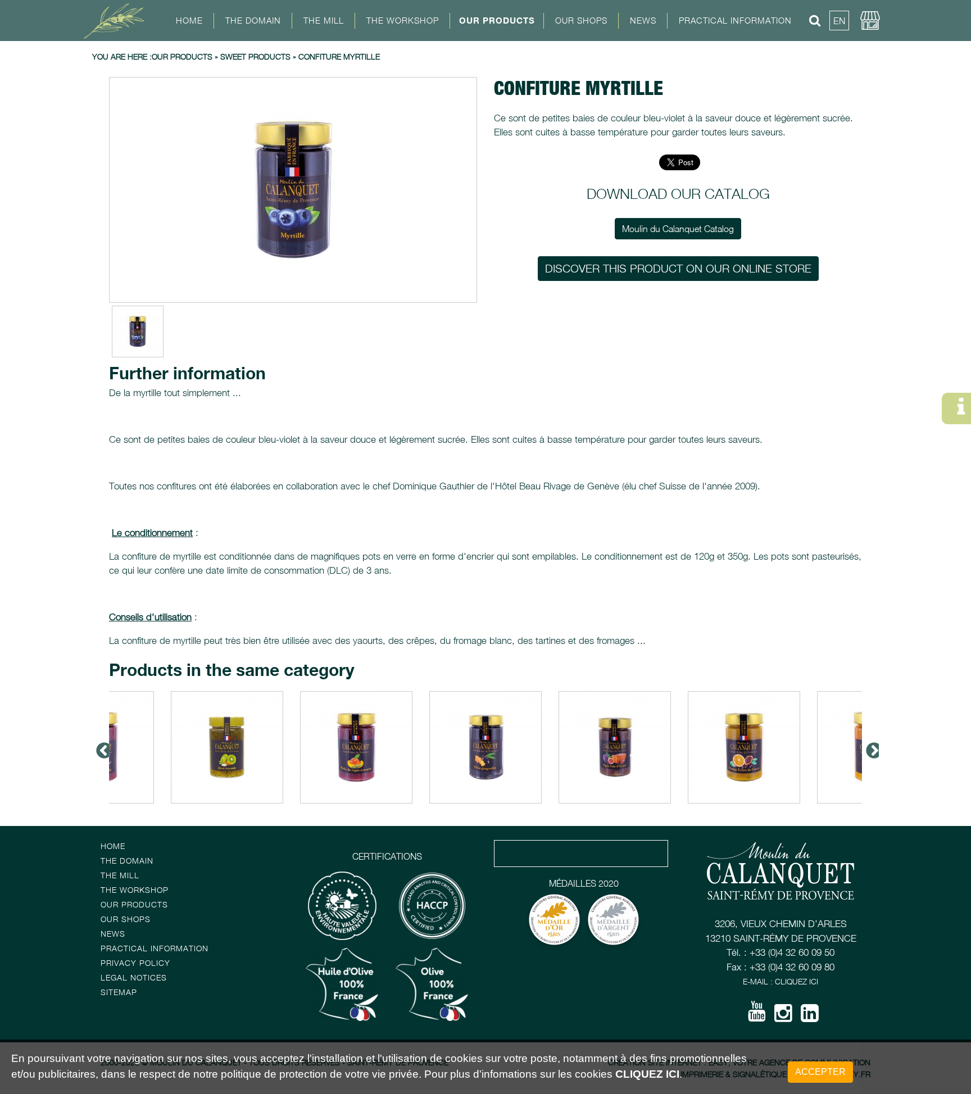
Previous (100, 747)
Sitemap (119, 992)
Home (189, 20)
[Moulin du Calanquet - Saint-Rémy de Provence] (118, 20)
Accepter (820, 1072)
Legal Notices (134, 977)
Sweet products (255, 56)
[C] (293, 190)
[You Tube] (757, 1015)
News (643, 20)
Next (870, 747)
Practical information (154, 948)
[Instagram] (783, 1017)
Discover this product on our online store (678, 268)
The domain (127, 860)
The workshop (135, 890)
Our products (497, 20)
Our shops (126, 919)
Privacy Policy (135, 963)
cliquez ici (647, 1075)
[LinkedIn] (810, 1017)
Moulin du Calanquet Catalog (678, 229)
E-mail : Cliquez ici (780, 981)
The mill (120, 875)
